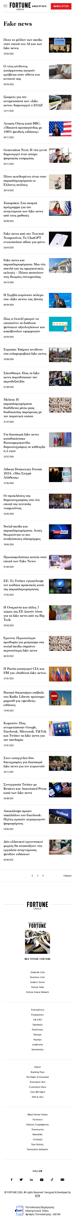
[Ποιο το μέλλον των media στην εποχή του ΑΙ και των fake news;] (60, 45)
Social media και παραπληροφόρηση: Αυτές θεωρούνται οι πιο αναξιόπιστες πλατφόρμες (23, 532)
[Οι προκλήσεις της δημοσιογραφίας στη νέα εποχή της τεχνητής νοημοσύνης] (60, 501)
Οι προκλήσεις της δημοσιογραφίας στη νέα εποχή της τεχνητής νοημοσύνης (22, 501)
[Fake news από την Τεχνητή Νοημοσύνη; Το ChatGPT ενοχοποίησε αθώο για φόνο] (60, 239)
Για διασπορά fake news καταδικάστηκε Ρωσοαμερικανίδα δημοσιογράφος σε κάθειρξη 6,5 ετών (24, 442)
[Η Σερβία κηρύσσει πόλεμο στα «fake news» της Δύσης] (60, 300)
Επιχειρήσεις (37, 1014)
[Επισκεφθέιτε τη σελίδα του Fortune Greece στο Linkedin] (31, 1179)
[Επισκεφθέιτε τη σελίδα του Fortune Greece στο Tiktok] (52, 1179)
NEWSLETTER (61, 6)
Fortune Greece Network (37, 992)
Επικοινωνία (38, 1129)
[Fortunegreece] (20, 9)
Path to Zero (37, 1097)
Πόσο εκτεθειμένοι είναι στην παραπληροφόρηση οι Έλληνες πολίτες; (25, 180)
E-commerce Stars (37, 1087)
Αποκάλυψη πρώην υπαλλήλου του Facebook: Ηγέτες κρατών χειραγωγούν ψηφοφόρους (24, 817)
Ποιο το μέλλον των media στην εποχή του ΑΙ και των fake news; (23, 43)
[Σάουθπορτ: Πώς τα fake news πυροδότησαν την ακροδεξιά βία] (60, 378)
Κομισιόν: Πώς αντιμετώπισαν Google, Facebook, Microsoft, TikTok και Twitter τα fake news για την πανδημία (25, 731)
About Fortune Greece (38, 1114)
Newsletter (37, 1134)
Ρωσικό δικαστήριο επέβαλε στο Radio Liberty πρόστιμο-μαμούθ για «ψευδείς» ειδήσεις (24, 698)
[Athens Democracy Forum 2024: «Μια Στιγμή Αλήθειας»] (60, 474)
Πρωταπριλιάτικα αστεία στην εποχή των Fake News (25, 559)
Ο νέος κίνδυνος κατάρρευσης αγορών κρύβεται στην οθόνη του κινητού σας (22, 72)
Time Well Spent (37, 1092)
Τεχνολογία (37, 1024)
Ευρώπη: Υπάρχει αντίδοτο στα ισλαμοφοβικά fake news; (25, 351)
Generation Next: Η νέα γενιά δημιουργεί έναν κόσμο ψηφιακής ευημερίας (25, 154)
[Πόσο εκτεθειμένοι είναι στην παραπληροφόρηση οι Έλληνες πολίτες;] (60, 181)
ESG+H (37, 1067)
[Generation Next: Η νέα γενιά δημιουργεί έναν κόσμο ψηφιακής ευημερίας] (60, 155)
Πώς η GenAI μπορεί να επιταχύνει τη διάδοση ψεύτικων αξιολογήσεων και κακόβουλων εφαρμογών (24, 325)
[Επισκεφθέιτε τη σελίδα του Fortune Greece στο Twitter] (21, 1179)
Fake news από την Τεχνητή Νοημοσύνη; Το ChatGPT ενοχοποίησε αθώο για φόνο (24, 237)
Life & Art (37, 1019)
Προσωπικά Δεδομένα (37, 1149)
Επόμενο (67, 875)
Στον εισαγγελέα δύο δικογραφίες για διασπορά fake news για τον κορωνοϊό (24, 762)
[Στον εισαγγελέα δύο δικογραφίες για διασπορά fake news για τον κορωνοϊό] (60, 763)
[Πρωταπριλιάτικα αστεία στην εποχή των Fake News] (60, 562)
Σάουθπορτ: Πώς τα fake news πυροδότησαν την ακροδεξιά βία (22, 377)
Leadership (37, 1044)
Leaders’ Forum (37, 982)
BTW (37, 1195)
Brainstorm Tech (37, 1082)
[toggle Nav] (5, 6)
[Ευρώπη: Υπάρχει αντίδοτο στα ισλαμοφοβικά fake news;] (60, 354)
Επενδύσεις (37, 1029)
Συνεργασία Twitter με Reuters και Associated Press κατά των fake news (25, 788)
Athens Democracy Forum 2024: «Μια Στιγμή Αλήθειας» (23, 473)
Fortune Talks (37, 987)
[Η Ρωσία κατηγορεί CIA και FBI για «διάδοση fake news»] (60, 674)
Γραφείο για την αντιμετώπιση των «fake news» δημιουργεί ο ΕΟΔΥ (23, 101)
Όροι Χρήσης (37, 1144)
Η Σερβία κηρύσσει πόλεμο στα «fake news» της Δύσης (24, 297)
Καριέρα (37, 1039)
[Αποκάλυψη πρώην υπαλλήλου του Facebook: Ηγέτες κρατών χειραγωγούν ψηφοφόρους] (60, 816)
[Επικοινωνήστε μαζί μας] (62, 1179)
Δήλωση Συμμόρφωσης (37, 1124)
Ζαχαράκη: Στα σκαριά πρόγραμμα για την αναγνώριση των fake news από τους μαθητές (23, 209)
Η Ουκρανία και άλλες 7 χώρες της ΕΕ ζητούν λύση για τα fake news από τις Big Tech (24, 613)
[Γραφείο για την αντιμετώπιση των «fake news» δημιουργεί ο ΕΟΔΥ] (60, 102)
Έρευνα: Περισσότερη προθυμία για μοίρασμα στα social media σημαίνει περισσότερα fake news (24, 644)
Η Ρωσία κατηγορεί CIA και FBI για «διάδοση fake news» (25, 670)
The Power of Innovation (37, 1077)
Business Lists (37, 977)
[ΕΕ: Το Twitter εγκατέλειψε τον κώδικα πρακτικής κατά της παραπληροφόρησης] (60, 586)
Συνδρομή (37, 1139)
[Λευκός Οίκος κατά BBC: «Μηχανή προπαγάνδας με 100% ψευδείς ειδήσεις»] (60, 128)
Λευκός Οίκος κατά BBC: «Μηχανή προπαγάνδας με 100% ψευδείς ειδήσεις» (23, 127)
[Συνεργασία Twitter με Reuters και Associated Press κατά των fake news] (60, 789)
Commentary (37, 1049)
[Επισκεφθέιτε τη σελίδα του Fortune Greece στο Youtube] (42, 1180)
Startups (37, 1034)
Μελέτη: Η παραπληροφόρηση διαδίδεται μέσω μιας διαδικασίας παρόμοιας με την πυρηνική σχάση (23, 407)
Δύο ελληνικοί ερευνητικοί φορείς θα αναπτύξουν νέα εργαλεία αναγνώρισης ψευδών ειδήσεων (23, 847)
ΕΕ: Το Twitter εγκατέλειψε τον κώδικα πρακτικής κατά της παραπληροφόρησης (24, 585)
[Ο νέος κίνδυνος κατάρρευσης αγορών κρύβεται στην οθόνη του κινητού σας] (60, 71)
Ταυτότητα (37, 1119)
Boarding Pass (38, 1072)
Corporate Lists (37, 972)
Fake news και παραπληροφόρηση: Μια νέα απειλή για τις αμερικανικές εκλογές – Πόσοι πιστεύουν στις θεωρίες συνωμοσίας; (24, 268)
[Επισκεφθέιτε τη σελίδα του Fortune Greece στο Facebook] (11, 1179)
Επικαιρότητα (37, 1009)
